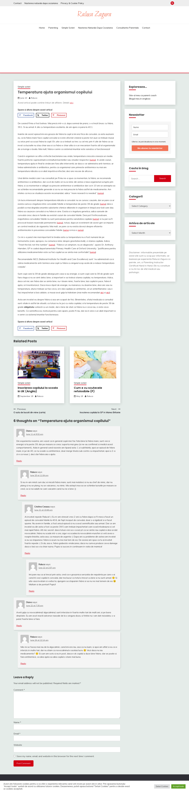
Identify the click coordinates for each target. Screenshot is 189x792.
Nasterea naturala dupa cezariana (41, 3)
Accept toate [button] (178, 786)
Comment (19, 689)
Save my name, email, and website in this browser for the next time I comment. (55, 756)
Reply (19, 460)
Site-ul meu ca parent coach (142, 95)
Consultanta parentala (127, 27)
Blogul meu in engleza (139, 98)
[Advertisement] (94, 52)
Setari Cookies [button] (162, 786)
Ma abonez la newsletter (150, 148)
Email (17, 733)
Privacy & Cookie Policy (72, 3)
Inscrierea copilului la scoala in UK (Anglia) (38, 389)
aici (71, 102)
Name (17, 722)
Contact (18, 3)
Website (18, 745)
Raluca (34, 98)
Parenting (53, 27)
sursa (92, 159)
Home (42, 27)
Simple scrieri (68, 27)
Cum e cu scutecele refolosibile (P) (88, 389)
